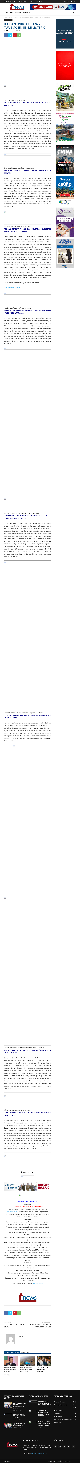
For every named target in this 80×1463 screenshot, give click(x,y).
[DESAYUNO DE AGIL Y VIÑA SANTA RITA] (8, 1425)
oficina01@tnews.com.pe (39, 1453)
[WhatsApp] (19, 35)
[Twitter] (71, 1)
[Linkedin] (68, 1)
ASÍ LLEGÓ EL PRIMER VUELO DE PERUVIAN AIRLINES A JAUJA (44, 1423)
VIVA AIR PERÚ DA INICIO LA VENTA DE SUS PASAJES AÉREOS (44, 1403)
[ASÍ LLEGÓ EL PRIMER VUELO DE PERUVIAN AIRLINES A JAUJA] (33, 1423)
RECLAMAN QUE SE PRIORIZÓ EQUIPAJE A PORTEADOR (26, 1369)
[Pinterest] (15, 35)
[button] (73, 12)
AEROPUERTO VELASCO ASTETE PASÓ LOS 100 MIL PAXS (40, 1326)
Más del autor (25, 1352)
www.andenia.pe (12, 1212)
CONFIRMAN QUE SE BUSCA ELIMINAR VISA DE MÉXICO (10, 1369)
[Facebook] (61, 1)
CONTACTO (39, 1)
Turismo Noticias (13, 17)
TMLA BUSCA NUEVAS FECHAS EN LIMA (14, 1326)
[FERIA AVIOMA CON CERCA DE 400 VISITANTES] (44, 1361)
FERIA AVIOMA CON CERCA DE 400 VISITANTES (42, 1369)
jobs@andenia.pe (39, 1283)
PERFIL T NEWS (23, 1)
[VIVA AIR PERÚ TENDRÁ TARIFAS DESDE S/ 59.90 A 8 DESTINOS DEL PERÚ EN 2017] (33, 1412)
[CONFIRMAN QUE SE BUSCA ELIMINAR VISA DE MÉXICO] (11, 1361)
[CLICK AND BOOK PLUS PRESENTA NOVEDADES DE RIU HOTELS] (8, 1405)
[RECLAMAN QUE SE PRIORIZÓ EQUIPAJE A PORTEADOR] (27, 1361)
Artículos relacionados (12, 1352)
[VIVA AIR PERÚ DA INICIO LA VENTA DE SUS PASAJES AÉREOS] (33, 1403)
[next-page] (8, 1375)
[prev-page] (5, 1375)
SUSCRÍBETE (31, 1)
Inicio (5, 17)
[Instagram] (65, 1)
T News (8, 30)
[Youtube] (74, 1)
